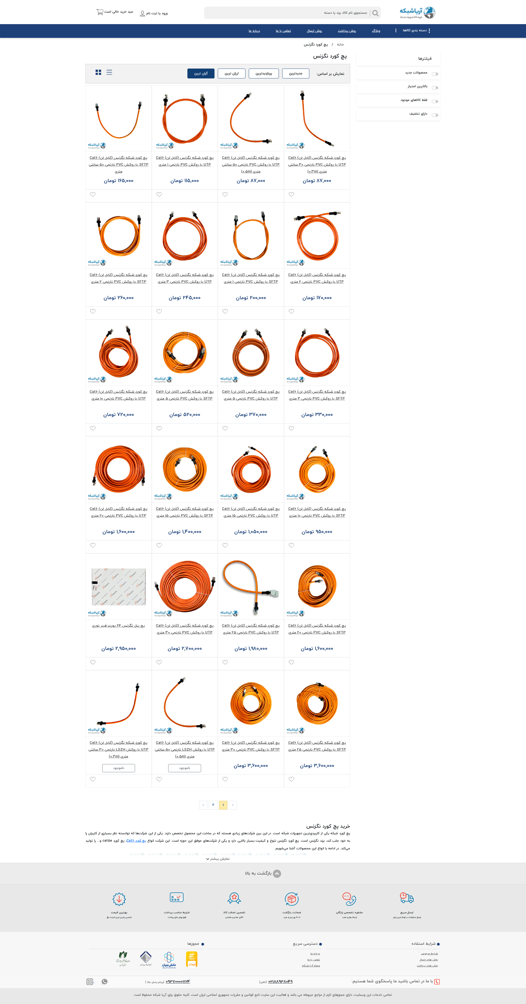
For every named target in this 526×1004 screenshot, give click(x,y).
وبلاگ (376, 31)
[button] (110, 12)
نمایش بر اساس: (330, 73)
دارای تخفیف (418, 113)
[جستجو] (375, 13)
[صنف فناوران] (146, 958)
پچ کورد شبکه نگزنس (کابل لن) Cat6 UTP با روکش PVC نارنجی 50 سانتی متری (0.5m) (251, 164)
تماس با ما (283, 31)
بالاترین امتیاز (417, 86)
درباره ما (254, 31)
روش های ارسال (429, 959)
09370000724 (178, 981)
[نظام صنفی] (124, 959)
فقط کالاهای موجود (414, 100)
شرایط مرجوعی (429, 953)
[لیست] (107, 72)
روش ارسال (314, 31)
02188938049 (280, 981)
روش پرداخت (347, 31)
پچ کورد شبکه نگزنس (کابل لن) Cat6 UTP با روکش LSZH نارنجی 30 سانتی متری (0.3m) (118, 749)
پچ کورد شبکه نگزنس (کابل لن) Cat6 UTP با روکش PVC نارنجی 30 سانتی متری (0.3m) (317, 164)
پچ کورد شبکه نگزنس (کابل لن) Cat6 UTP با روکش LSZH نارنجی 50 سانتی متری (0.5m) (185, 749)
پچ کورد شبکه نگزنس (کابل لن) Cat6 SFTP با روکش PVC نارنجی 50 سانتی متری (118, 164)
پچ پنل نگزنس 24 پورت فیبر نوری (118, 626)
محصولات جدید (416, 72)
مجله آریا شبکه (311, 965)
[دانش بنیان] (169, 960)
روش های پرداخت (427, 965)
